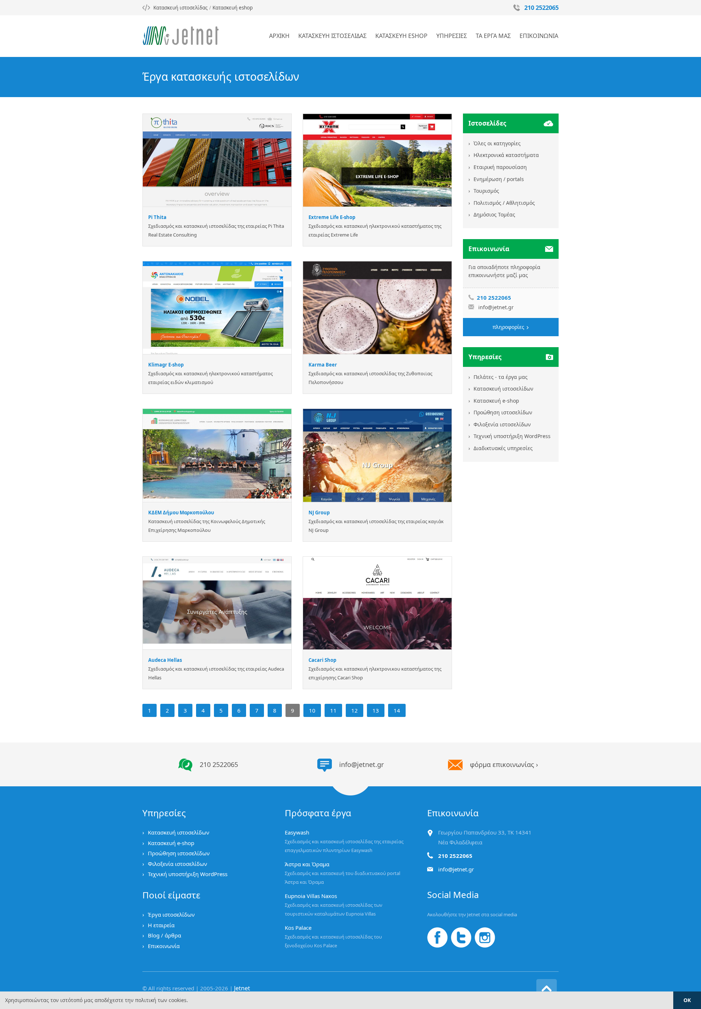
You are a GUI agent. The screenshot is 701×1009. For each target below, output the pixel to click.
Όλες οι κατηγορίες (497, 143)
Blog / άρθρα (164, 935)
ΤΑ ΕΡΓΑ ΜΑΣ (493, 36)
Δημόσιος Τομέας (494, 214)
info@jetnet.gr (496, 307)
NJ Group (319, 512)
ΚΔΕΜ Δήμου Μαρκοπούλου (181, 512)
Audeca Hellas (165, 660)
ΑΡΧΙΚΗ (279, 36)
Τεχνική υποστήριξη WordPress (512, 436)
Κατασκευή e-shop (496, 400)
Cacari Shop (322, 660)
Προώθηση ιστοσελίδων (503, 412)
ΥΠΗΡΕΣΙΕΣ (451, 36)
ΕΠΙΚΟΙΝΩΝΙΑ (539, 36)
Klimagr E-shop (166, 364)
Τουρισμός (486, 190)
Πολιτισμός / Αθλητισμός (504, 202)
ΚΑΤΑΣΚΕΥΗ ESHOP (401, 36)
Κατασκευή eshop (232, 7)
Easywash (297, 832)
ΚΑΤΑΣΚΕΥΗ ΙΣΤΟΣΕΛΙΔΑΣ (332, 36)
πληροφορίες (509, 326)
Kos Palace (298, 927)
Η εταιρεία (161, 925)
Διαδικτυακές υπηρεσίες (503, 448)
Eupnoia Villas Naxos (311, 895)
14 (397, 710)
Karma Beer (323, 364)
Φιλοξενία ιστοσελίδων (502, 424)
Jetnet (242, 988)
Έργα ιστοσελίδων (171, 914)
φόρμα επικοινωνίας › (504, 764)
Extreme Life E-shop (332, 217)
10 (312, 710)
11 (333, 710)
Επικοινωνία (164, 945)
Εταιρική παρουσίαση (500, 167)
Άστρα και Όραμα (307, 864)
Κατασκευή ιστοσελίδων (503, 388)
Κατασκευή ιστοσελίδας (180, 7)
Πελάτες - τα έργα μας (501, 376)
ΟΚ (687, 1000)
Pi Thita (157, 217)
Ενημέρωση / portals (499, 179)
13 (375, 710)
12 (354, 710)
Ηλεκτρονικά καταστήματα (506, 154)
